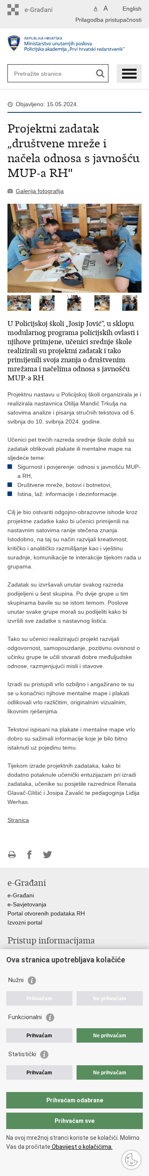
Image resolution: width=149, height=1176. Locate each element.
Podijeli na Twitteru (47, 854)
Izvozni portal (24, 922)
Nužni (16, 980)
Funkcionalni (25, 1017)
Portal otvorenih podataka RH (46, 913)
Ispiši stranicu (11, 854)
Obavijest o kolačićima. (81, 1146)
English (132, 8)
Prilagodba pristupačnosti (108, 19)
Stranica (18, 820)
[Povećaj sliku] (74, 248)
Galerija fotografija (40, 191)
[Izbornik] (129, 73)
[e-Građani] (42, 9)
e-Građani (20, 895)
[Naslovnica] (74, 46)
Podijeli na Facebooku (29, 854)
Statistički (22, 1054)
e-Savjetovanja (26, 904)
